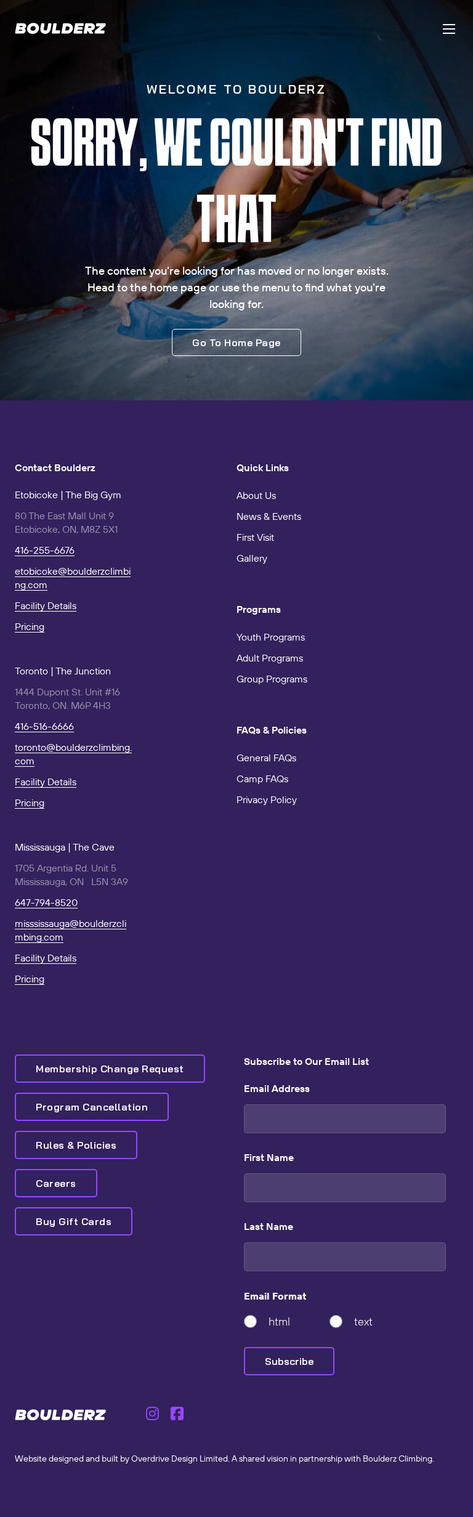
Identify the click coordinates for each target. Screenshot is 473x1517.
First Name (269, 1157)
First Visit (255, 537)
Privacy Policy (266, 799)
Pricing (29, 626)
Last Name (268, 1226)
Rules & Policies (76, 1145)
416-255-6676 (45, 550)
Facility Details (45, 605)
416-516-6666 (44, 726)
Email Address (277, 1088)
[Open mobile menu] (449, 29)
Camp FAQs (262, 778)
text (363, 1321)
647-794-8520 (46, 902)
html (279, 1321)
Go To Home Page (236, 342)
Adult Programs (269, 658)
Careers (56, 1183)
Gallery (251, 558)
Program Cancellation (92, 1107)
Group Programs (271, 679)
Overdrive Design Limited (179, 1458)
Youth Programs (270, 637)
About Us (256, 495)
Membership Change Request (110, 1068)
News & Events (268, 516)
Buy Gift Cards (73, 1221)
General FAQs (266, 757)
